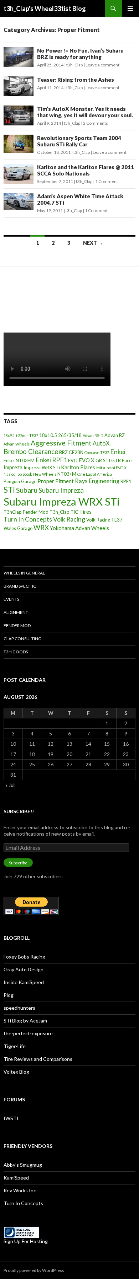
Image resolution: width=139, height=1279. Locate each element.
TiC (74, 512)
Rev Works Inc (20, 1190)
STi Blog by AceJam (25, 1021)
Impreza (13, 467)
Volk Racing (69, 519)
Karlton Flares (78, 467)
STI (9, 490)
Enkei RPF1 (51, 460)
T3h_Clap (60, 512)
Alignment (16, 612)
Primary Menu (130, 8)
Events (11, 599)
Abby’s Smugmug (23, 1165)
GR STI (103, 460)
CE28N (76, 452)
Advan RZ (114, 435)
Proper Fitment (55, 481)
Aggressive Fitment (61, 443)
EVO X (86, 460)
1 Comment (106, 181)
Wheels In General (24, 573)
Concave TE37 (96, 452)
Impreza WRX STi (42, 467)
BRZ (63, 452)
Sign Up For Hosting (26, 1241)
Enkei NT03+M (19, 460)
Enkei (117, 451)
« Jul (10, 785)
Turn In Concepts (28, 519)
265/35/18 (70, 435)
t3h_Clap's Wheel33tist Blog (45, 8)
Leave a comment (102, 65)
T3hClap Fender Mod (26, 512)
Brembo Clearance (31, 451)
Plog (9, 995)
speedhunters (19, 1008)
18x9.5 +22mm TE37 (21, 435)
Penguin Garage (20, 481)
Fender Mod (17, 625)
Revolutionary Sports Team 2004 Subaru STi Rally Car (79, 141)
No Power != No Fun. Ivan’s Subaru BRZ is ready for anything (80, 53)
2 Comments (95, 123)
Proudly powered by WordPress (34, 1270)
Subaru (26, 490)
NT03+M (66, 474)
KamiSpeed (16, 1178)
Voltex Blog (16, 1072)
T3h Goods (16, 651)
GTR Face (121, 460)
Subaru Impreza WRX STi (62, 501)
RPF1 (126, 481)
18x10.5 (48, 435)
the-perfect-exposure (28, 1033)
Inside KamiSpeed (24, 982)
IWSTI (11, 1118)
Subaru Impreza (61, 490)
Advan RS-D (93, 435)
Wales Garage (18, 528)
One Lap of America (94, 474)
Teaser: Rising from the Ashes (75, 79)
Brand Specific (20, 586)
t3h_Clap (74, 65)
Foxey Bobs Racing (24, 957)
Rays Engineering (97, 480)
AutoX (101, 443)
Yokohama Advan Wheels (79, 528)
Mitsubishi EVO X (111, 467)
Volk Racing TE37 (104, 520)
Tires (85, 511)
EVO (73, 460)
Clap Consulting (22, 638)
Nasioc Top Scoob (18, 474)
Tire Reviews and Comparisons (38, 1059)
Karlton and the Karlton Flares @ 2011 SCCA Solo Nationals (85, 170)
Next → (93, 243)
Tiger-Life (15, 1046)
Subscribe (18, 862)
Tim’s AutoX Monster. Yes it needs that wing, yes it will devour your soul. (85, 112)
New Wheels (44, 474)
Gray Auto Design (23, 969)
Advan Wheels (17, 444)
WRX (41, 527)
